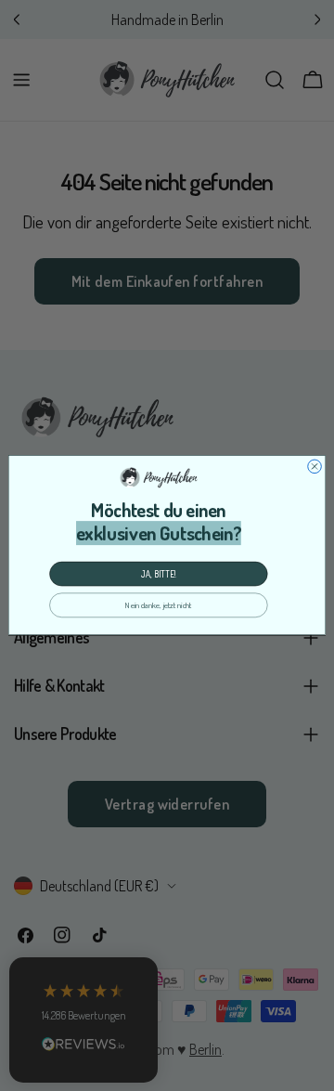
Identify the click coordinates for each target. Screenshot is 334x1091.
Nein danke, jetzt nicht (158, 605)
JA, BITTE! (158, 574)
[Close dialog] (315, 467)
